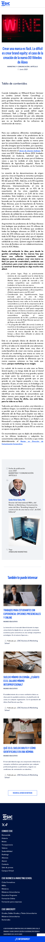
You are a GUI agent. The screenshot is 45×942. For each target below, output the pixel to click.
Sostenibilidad (7, 851)
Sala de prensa (7, 868)
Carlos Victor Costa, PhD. (17, 499)
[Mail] (26, 74)
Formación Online (8, 899)
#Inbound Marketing (18, 552)
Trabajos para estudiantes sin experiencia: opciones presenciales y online (22, 614)
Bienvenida (6, 835)
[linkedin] (22, 74)
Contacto (5, 864)
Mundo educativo (10, 621)
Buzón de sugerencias (25, 931)
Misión (4, 842)
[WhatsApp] (24, 74)
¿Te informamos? (22, 939)
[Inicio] (5, 4)
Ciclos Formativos (8, 882)
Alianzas (5, 858)
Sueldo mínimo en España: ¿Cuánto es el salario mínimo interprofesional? (21, 681)
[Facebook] (20, 74)
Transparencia (7, 845)
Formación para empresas (12, 902)
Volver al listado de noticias (22, 793)
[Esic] (11, 816)
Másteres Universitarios (11, 892)
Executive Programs (9, 895)
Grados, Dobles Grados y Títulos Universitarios (19, 913)
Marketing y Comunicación (18, 66)
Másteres (5, 889)
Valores (4, 848)
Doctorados (6, 920)
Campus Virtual (8, 871)
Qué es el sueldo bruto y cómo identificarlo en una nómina (19, 750)
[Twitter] (18, 74)
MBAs (4, 886)
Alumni (4, 861)
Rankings (5, 855)
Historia (5, 838)
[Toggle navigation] (41, 3)
